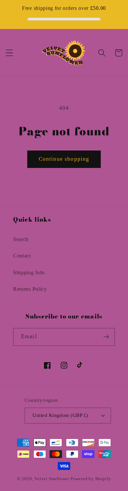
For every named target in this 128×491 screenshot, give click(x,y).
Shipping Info (29, 272)
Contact (22, 256)
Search (21, 239)
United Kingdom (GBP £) (60, 415)
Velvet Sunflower (51, 479)
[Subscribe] (106, 337)
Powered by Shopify (91, 479)
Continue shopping (64, 159)
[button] (9, 52)
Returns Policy (30, 289)
